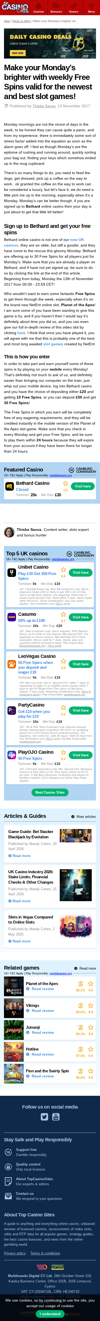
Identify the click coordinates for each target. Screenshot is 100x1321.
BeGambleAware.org (32, 645)
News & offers (22, 21)
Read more (87, 968)
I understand (50, 1314)
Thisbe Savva (44, 106)
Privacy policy (15, 1253)
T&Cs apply (54, 645)
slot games (53, 344)
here (21, 333)
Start (7, 21)
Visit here (83, 486)
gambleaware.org (61, 475)
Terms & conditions (45, 1253)
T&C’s (59, 603)
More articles (85, 817)
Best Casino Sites (50, 792)
